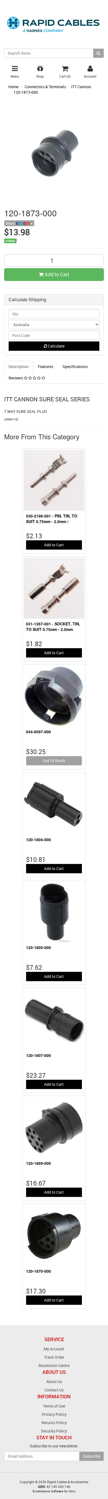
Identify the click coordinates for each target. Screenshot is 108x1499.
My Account (54, 1348)
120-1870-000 (38, 1271)
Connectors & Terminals (45, 86)
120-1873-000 (26, 92)
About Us (54, 1381)
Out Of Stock (54, 760)
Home (13, 86)
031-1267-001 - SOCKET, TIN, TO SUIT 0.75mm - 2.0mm (53, 626)
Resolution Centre (54, 1365)
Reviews (16, 378)
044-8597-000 (38, 731)
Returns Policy (54, 1422)
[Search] (98, 53)
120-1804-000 (38, 839)
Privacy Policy (54, 1414)
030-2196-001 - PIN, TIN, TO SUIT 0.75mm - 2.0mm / (51, 518)
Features (45, 366)
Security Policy (54, 1431)
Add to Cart (56, 274)
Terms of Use (54, 1406)
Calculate (56, 346)
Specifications (75, 366)
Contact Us (54, 1390)
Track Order (54, 1357)
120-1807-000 (38, 1055)
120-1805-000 (38, 947)
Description (19, 366)
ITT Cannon (81, 86)
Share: (11, 223)
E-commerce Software (48, 1491)
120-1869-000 (38, 1163)
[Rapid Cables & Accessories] (54, 21)
